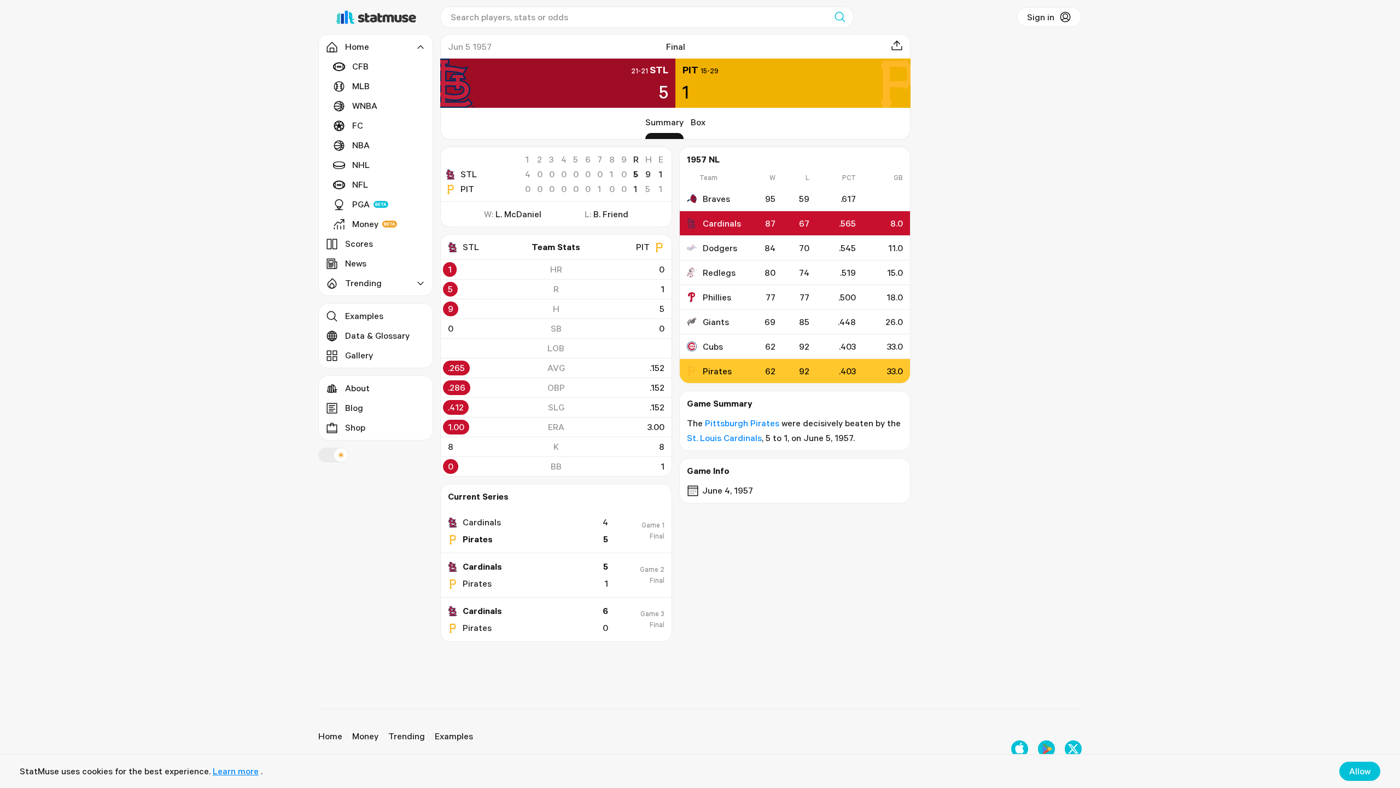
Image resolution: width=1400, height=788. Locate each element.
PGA (361, 204)
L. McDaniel (518, 214)
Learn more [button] (236, 771)
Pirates (717, 371)
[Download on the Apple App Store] (1019, 748)
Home (330, 736)
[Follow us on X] (1073, 749)
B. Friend (610, 214)
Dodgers (720, 248)
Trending (406, 736)
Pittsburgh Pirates (742, 423)
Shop (355, 427)
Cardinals (722, 223)
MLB (361, 86)
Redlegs (719, 272)
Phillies (717, 297)
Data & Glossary (377, 335)
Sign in (1040, 17)
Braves (716, 199)
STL (468, 174)
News (355, 263)
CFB (360, 66)
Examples (364, 316)
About (357, 388)
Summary (664, 122)
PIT (467, 189)
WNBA (364, 106)
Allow (1359, 771)
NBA (361, 145)
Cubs (713, 346)
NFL (360, 184)
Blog (354, 408)
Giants (716, 322)
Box (698, 122)
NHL (361, 165)
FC (357, 125)
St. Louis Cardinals (724, 438)
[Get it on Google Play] (1046, 748)
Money (365, 224)
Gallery (359, 355)
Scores (359, 243)
